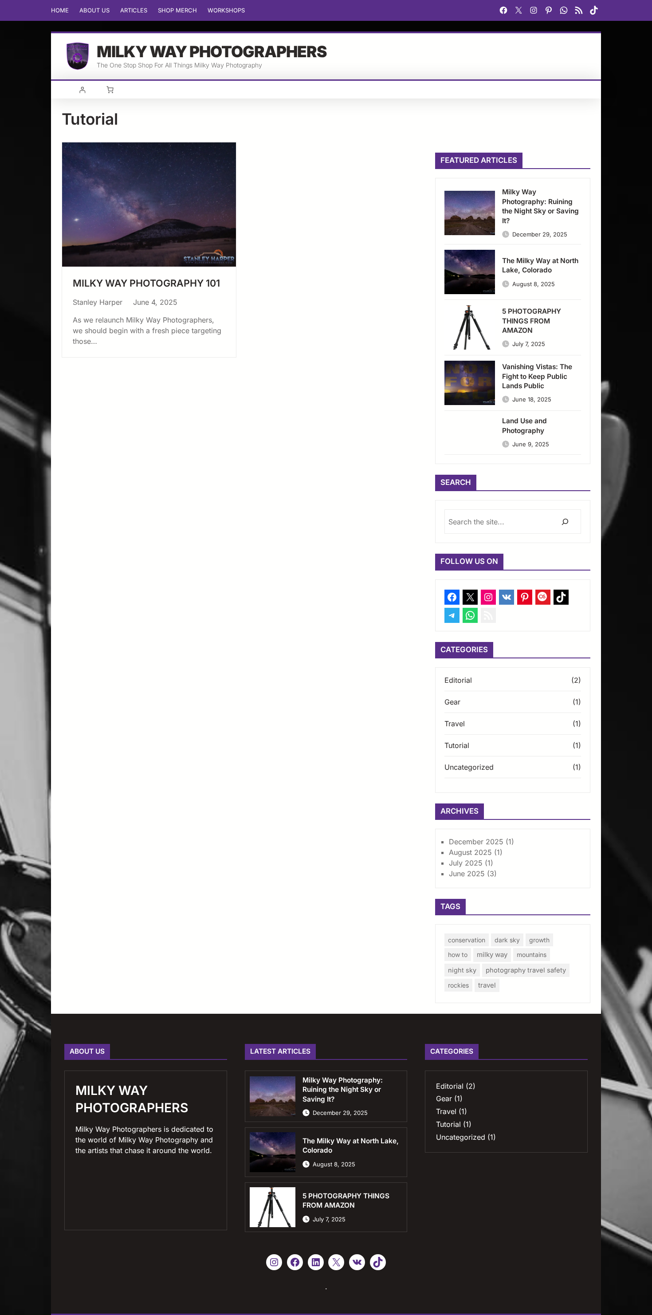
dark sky (507, 940)
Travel (454, 723)
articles (133, 10)
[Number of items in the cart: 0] (110, 89)
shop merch (177, 10)
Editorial (458, 680)
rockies (458, 985)
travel (487, 985)
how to (457, 954)
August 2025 (470, 852)
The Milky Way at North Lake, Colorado (540, 265)
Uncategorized (469, 767)
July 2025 (466, 862)
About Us (94, 10)
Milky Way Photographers (211, 51)
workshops (226, 10)
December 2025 (476, 841)
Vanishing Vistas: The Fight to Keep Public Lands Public (537, 376)
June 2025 (467, 873)
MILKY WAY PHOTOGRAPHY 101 (146, 283)
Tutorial (456, 745)
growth (539, 940)
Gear (452, 701)
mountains (531, 954)
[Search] (565, 522)
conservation (466, 940)
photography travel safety (526, 970)
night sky (462, 970)
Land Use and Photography (524, 426)
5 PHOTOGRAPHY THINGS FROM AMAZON (531, 321)
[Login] (82, 90)
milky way (492, 954)
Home (60, 10)
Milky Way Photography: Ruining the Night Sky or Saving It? (540, 206)
